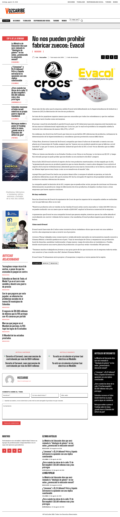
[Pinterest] (111, 57)
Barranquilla (16, 102)
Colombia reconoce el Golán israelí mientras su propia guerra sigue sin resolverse (19, 111)
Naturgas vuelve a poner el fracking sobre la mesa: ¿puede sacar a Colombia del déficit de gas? (18, 129)
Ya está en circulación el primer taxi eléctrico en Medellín (67, 364)
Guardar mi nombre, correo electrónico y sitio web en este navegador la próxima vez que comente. (34, 400)
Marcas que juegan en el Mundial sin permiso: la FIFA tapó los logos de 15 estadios (14, 326)
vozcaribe (42, 57)
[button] (82, 20)
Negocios (5, 275)
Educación (15, 62)
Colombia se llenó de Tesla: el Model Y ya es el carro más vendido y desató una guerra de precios (14, 282)
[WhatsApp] (116, 57)
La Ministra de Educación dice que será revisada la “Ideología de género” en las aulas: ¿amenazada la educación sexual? (19, 51)
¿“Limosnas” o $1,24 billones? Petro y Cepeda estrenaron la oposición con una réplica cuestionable (18, 74)
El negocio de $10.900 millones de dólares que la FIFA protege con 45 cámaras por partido (15, 314)
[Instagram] (9, 451)
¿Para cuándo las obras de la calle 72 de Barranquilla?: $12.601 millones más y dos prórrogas (19, 94)
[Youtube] (20, 451)
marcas (46, 263)
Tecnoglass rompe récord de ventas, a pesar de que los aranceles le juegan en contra (14, 269)
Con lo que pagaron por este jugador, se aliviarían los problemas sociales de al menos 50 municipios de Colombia (14, 299)
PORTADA (14, 138)
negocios (54, 263)
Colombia (15, 83)
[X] (107, 57)
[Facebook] (103, 57)
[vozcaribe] (34, 57)
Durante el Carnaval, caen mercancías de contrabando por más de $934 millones (22, 364)
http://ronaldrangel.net (24, 381)
